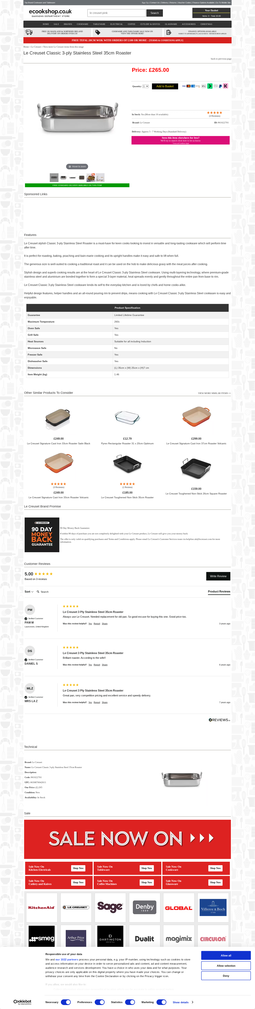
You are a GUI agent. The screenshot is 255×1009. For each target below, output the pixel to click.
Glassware (172, 884)
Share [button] (105, 623)
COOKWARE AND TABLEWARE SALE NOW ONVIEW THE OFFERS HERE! (132, 32)
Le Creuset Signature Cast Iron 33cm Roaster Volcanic (59, 497)
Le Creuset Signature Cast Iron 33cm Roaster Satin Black (58, 443)
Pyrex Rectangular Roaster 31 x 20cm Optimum (127, 443)
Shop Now (78, 868)
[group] (43, 574)
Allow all (226, 955)
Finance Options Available (203, 3)
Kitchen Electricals (40, 869)
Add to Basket (165, 86)
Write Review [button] (218, 576)
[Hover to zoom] (77, 118)
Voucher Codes (184, 3)
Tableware (103, 869)
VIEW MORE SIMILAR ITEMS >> (214, 393)
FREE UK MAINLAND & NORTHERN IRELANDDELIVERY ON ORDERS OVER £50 (62, 32)
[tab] (219, 592)
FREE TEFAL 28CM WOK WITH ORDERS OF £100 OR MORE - (110, 40)
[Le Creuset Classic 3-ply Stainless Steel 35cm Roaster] (54, 177)
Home (26, 46)
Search (155, 12)
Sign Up (145, 3)
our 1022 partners (67, 959)
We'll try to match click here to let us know (181, 140)
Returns (173, 3)
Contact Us (155, 3)
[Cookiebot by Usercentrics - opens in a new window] (22, 1002)
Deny (226, 975)
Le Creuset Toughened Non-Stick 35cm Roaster (127, 497)
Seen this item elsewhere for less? (180, 137)
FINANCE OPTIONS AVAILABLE (202, 31)
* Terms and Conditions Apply (180, 143)
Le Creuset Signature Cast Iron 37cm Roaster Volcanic (196, 443)
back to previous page (221, 58)
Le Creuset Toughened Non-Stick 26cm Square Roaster (196, 493)
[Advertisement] (127, 213)
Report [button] (97, 623)
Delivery (164, 3)
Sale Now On (36, 866)
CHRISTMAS (206, 24)
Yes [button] (90, 623)
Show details (181, 1002)
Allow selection (226, 965)
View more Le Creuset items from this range (63, 46)
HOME (46, 24)
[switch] (100, 1002)
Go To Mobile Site (223, 3)
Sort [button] (28, 591)
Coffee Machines (107, 884)
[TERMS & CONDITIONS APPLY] (166, 40)
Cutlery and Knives (40, 884)
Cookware (172, 869)
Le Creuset (36, 46)
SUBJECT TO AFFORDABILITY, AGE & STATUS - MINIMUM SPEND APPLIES (202, 34)
